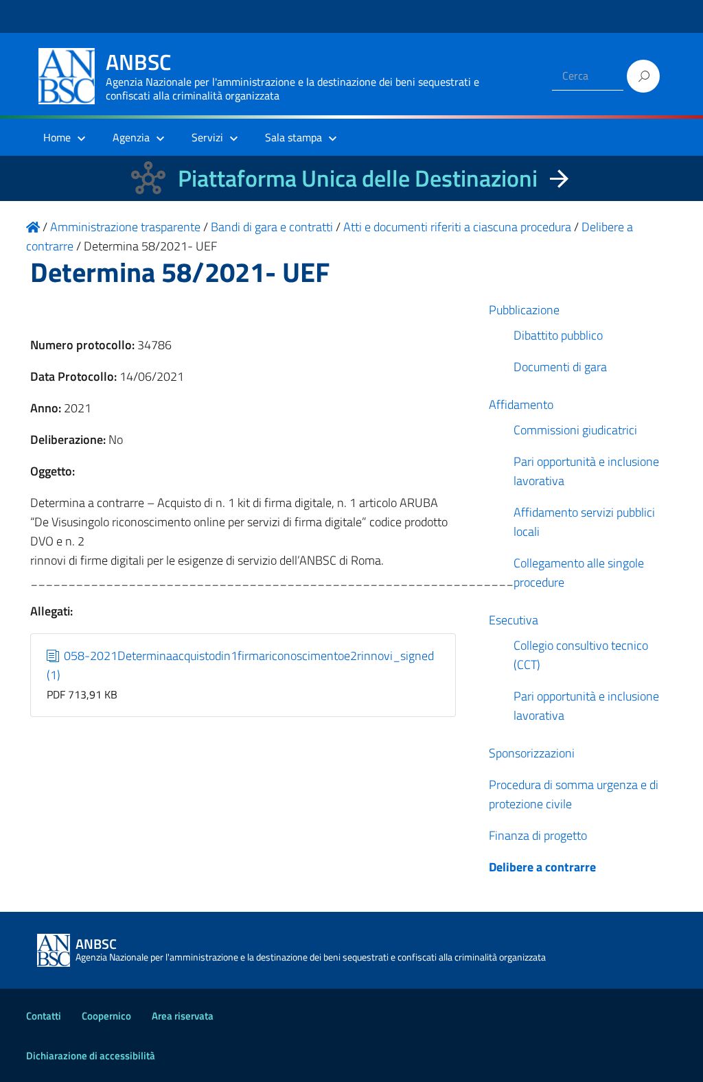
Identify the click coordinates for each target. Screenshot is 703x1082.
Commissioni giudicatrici (575, 430)
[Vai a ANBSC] (33, 226)
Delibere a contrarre (542, 867)
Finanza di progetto (538, 835)
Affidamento (521, 404)
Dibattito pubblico (558, 335)
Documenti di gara (560, 366)
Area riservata (183, 1016)
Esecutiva (513, 620)
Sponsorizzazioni (532, 753)
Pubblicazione (524, 310)
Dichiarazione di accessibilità (90, 1055)
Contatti (43, 1016)
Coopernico (106, 1016)
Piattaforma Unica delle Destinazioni (358, 178)
